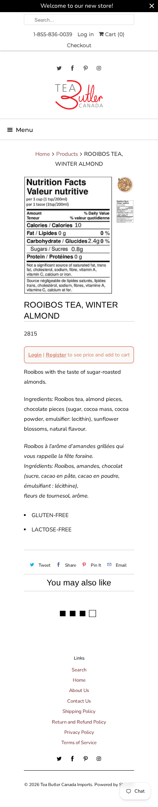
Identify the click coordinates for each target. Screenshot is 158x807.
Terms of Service (79, 742)
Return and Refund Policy (79, 722)
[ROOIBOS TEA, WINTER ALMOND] (68, 235)
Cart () (114, 34)
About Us (79, 690)
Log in (86, 34)
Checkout (79, 45)
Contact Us (79, 701)
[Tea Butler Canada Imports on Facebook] (72, 68)
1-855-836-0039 (52, 34)
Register (56, 354)
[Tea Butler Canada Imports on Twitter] (59, 68)
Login (35, 354)
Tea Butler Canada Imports (66, 785)
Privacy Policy (79, 732)
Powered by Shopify (114, 785)
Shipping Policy (79, 711)
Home (79, 680)
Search (79, 670)
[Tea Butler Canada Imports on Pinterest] (85, 68)
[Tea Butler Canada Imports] (79, 96)
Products (67, 154)
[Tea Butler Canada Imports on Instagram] (99, 68)
